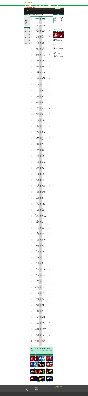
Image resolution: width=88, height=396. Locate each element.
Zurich (42, 226)
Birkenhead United (43, 345)
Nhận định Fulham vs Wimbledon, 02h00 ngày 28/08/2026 (49, 374)
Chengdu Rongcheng (37, 72)
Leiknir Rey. (38, 136)
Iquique (38, 321)
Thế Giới (25, 28)
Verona (42, 293)
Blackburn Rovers (37, 102)
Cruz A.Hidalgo (37, 309)
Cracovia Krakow (43, 192)
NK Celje (42, 222)
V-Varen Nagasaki (37, 35)
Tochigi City (38, 31)
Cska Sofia (38, 124)
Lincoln (42, 103)
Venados (42, 311)
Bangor (38, 127)
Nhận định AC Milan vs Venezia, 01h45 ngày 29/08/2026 (57, 45)
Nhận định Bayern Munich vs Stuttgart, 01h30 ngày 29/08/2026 (58, 47)
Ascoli (38, 294)
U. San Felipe (38, 238)
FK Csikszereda (37, 144)
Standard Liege (43, 269)
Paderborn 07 (43, 89)
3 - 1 (40, 340)
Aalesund (43, 209)
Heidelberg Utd (37, 25)
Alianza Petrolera (37, 333)
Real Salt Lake (43, 334)
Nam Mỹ (25, 30)
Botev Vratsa (43, 121)
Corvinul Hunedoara (37, 145)
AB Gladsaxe (43, 61)
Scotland (25, 38)
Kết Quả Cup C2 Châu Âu (37, 387)
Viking (38, 209)
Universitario (43, 286)
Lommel (42, 268)
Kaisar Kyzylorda (37, 179)
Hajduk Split (43, 174)
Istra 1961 (38, 175)
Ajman (42, 95)
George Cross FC (37, 23)
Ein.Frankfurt (43, 91)
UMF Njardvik (43, 136)
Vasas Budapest (43, 196)
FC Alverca (38, 156)
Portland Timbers (37, 336)
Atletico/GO (43, 282)
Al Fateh (38, 251)
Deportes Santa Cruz (44, 238)
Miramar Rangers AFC (37, 17)
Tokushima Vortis (37, 49)
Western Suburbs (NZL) (44, 17)
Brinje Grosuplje (37, 222)
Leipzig (38, 90)
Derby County (38, 65)
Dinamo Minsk (37, 113)
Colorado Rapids (37, 334)
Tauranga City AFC (37, 342)
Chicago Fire (43, 304)
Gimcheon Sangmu (43, 55)
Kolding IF (38, 61)
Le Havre (42, 264)
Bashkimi (38, 172)
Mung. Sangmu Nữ (37, 53)
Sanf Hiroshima (43, 30)
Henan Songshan (37, 78)
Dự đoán (49, 5)
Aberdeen (38, 109)
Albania (25, 41)
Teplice (38, 154)
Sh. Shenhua (38, 71)
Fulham (42, 101)
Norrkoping (43, 184)
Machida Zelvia (43, 29)
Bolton (38, 103)
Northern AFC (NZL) (37, 330)
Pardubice (38, 149)
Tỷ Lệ (36, 5)
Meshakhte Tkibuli (43, 132)
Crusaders (43, 126)
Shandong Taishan (43, 71)
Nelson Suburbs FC (37, 328)
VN (62, 16)
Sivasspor (43, 258)
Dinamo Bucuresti (43, 145)
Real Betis (43, 160)
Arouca (38, 157)
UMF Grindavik (37, 138)
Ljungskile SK (38, 60)
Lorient (38, 263)
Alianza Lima (38, 288)
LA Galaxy (43, 335)
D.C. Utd (38, 316)
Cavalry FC (38, 305)
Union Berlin (38, 91)
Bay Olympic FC (37, 345)
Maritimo (42, 157)
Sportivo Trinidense (37, 298)
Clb (43, 5)
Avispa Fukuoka (43, 43)
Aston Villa (38, 97)
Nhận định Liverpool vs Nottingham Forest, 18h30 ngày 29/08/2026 (34, 361)
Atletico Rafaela (37, 276)
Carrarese (43, 294)
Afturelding (38, 137)
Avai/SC (38, 282)
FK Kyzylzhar (43, 178)
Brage (42, 85)
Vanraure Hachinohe (37, 36)
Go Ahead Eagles (43, 239)
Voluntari (38, 143)
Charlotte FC (43, 318)
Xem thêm (41, 383)
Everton (42, 96)
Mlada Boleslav (43, 150)
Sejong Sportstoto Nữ (44, 53)
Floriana (42, 208)
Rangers (42, 109)
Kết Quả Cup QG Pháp (47, 390)
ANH (53, 5)
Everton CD (43, 306)
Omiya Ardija (38, 47)
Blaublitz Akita (43, 36)
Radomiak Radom (37, 192)
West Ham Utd (43, 108)
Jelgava (42, 139)
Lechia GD (43, 167)
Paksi (42, 197)
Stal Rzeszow (43, 166)
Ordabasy (38, 178)
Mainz (38, 89)
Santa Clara (43, 156)
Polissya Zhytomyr (43, 185)
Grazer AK (38, 186)
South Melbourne (43, 23)
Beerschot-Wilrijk (43, 130)
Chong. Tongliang (43, 78)
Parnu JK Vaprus (43, 131)
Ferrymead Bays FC (37, 327)
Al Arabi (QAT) (43, 155)
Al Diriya (42, 252)
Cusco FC (43, 292)
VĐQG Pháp (26, 23)
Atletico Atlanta (37, 270)
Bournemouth (38, 96)
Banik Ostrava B (43, 180)
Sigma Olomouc (43, 148)
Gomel (38, 115)
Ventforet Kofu (37, 48)
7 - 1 (40, 342)
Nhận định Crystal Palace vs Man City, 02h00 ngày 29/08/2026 (58, 44)
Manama (42, 227)
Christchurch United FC (44, 330)
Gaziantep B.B (37, 256)
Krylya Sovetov (43, 245)
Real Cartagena (37, 312)
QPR (42, 102)
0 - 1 (40, 341)
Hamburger (43, 234)
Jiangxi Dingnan (37, 79)
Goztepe (42, 257)
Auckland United (43, 339)
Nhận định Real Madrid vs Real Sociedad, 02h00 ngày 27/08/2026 (41, 381)
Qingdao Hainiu (37, 77)
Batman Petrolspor (37, 258)
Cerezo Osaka (43, 42)
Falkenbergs (38, 85)
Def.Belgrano (43, 274)
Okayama (43, 41)
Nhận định (58, 5)
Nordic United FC (37, 184)
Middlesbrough (37, 66)
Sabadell (38, 161)
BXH (42, 14)
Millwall (42, 107)
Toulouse (43, 262)
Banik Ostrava (37, 148)
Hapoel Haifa (38, 204)
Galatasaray (38, 257)
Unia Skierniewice (37, 166)
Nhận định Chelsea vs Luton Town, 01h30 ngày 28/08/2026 (34, 374)
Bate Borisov (38, 114)
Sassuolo (38, 232)
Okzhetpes (43, 179)
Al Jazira (38, 95)
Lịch (33, 5)
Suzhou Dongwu (43, 79)
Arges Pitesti (38, 142)
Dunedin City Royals (44, 327)
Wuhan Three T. (43, 77)
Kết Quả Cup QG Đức (46, 387)
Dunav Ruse (38, 120)
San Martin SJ (43, 270)
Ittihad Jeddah (43, 251)
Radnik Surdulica (43, 214)
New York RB (38, 317)
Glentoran (38, 126)
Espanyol (42, 240)
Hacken (38, 84)
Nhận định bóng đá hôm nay (58, 31)
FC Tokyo (42, 35)
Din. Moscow (43, 246)
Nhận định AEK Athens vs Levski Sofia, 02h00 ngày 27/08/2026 (49, 381)
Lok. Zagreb (38, 174)
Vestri (42, 137)
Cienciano (38, 292)
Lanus (42, 310)
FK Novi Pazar (38, 210)
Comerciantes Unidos (37, 287)
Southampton (38, 107)
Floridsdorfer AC (37, 190)
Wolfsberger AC (43, 186)
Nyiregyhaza (38, 197)
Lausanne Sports (37, 226)
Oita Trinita (43, 49)
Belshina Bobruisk (43, 115)
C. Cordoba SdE (43, 322)
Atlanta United (37, 318)
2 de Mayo (43, 298)
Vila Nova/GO (38, 280)
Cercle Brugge (37, 268)
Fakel (38, 73)
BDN (61, 16)
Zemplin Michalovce (44, 216)
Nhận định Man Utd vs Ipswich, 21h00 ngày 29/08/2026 (49, 361)
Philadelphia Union (43, 317)
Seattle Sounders (37, 304)
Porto (42, 244)
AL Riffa (38, 228)
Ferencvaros (43, 198)
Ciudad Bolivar (37, 274)
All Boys (38, 275)
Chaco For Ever (43, 275)
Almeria (42, 161)
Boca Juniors (38, 310)
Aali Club (38, 227)
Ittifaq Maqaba (43, 228)
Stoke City (43, 67)
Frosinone (43, 233)
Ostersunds (43, 59)
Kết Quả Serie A (36, 390)
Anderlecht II (38, 130)
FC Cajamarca (43, 287)
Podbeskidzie (43, 163)
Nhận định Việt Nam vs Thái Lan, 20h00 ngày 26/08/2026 (34, 381)
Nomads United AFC (37, 329)
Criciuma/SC (43, 281)
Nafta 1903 (38, 221)
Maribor (42, 221)
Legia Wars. (38, 191)
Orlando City (43, 324)
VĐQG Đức (26, 21)
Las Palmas (43, 300)
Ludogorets (43, 119)
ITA (58, 16)
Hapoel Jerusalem (43, 202)
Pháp (25, 37)
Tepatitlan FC (43, 309)
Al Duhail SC (38, 155)
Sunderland (38, 101)
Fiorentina (38, 233)
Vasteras (43, 84)
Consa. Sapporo (43, 48)
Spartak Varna (38, 119)
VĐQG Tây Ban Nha (26, 20)
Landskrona (38, 59)
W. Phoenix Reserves (37, 18)
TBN (55, 16)
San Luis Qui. (43, 321)
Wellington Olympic (37, 19)
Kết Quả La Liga (26, 390)
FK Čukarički (38, 215)
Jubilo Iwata (43, 31)
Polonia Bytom (43, 169)
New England (43, 315)
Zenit (42, 73)
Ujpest (38, 196)
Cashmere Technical (44, 328)
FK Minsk (42, 114)
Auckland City (43, 341)
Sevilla (38, 299)
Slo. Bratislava (37, 216)
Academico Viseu (37, 244)
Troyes (42, 263)
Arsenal (42, 97)
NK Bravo (38, 220)
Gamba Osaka (37, 30)
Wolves (38, 67)
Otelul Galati (43, 143)
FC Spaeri (43, 133)
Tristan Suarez (43, 276)
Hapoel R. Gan (38, 203)
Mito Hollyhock (37, 29)
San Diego (38, 335)
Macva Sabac (43, 210)
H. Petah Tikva (37, 202)
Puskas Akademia (37, 198)
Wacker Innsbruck (43, 190)
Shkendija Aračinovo (44, 172)
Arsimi (38, 173)
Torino (42, 232)
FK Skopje (43, 173)
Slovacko (42, 151)
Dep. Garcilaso (43, 288)
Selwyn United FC (43, 329)
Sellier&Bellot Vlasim (44, 181)
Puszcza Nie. (38, 163)
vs (40, 17)
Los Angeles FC (43, 316)
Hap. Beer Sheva (43, 203)
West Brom (43, 66)
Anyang (42, 54)
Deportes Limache (37, 306)
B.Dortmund (38, 234)
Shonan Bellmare (43, 47)
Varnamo (43, 60)
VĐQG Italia (26, 22)
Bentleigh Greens (43, 25)
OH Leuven (38, 269)
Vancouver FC (43, 305)
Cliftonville (38, 125)
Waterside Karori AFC (44, 19)
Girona (38, 300)
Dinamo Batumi (37, 133)
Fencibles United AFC (37, 340)
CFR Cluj (42, 144)
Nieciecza (43, 168)
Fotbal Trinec (38, 180)
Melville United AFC (37, 341)
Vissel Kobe (38, 42)
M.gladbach (43, 90)
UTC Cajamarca (37, 286)
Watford (38, 108)
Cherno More (43, 124)
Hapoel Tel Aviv (43, 204)
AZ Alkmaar (38, 239)
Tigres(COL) (43, 312)
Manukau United (43, 342)
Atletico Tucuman (37, 323)
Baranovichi (43, 113)
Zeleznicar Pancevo (37, 214)
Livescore (29, 5)
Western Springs (43, 340)
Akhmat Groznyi (37, 245)
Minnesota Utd (37, 324)
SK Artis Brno (43, 149)
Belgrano (42, 323)
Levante (38, 160)
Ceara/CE (43, 280)
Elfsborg (38, 83)
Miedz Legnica (43, 162)
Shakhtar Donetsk (37, 185)
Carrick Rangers (43, 127)
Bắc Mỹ (25, 31)
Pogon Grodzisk (37, 168)
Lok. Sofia (43, 120)
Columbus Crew (37, 315)
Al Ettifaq (38, 252)
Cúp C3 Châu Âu (26, 19)
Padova (38, 293)
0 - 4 (40, 339)
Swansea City (43, 65)
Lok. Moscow (38, 246)
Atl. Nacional (43, 333)
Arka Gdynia (38, 169)
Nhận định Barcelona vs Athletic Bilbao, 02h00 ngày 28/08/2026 (41, 374)
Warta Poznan (37, 162)
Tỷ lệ (39, 14)
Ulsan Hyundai (37, 55)
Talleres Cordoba (37, 322)
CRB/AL (38, 281)
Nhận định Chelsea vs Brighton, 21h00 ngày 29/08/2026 (41, 361)
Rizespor (42, 256)
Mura (42, 220)
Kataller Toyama (37, 37)
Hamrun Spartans (37, 208)
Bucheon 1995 (37, 54)
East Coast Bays (37, 339)
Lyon (38, 264)
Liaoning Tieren (43, 72)
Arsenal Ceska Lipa (37, 181)
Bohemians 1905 (37, 150)
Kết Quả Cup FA (26, 387)
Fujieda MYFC (43, 37)
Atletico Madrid (43, 299)
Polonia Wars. (38, 167)
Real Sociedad (37, 240)
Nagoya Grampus (37, 41)
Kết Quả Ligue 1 (46, 389)
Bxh (40, 5)
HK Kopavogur (43, 138)
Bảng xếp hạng (58, 14)
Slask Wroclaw (43, 191)
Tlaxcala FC (38, 311)
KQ (31, 14)
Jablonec (43, 154)
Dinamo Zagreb (43, 175)
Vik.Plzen (38, 151)
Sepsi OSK (43, 142)
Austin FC (43, 336)
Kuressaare (38, 131)
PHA (59, 16)
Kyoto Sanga (38, 43)
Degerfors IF (43, 83)
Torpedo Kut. (38, 132)
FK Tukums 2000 (37, 139)
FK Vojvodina (43, 215)
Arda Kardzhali (37, 121)
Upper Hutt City (43, 18)
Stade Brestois (37, 262)
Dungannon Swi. (43, 125)
